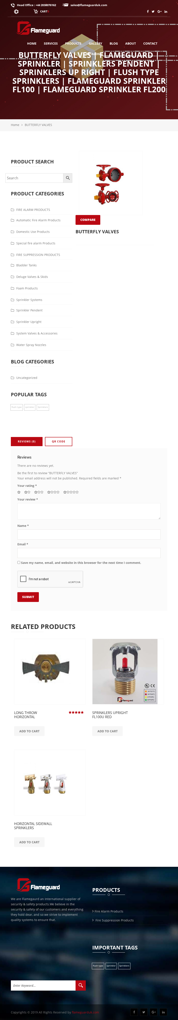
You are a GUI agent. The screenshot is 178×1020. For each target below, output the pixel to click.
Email (22, 544)
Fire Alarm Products (109, 911)
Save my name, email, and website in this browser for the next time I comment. (81, 563)
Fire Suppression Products (114, 920)
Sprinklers (124, 965)
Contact (150, 43)
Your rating (27, 486)
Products (73, 43)
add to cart (29, 731)
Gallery (95, 43)
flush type (98, 965)
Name (23, 526)
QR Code (58, 441)
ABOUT (130, 43)
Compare (88, 220)
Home (31, 43)
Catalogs (94, 54)
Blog (114, 43)
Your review (27, 499)
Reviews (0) (27, 441)
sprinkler (111, 965)
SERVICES (51, 43)
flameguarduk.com (85, 1012)
